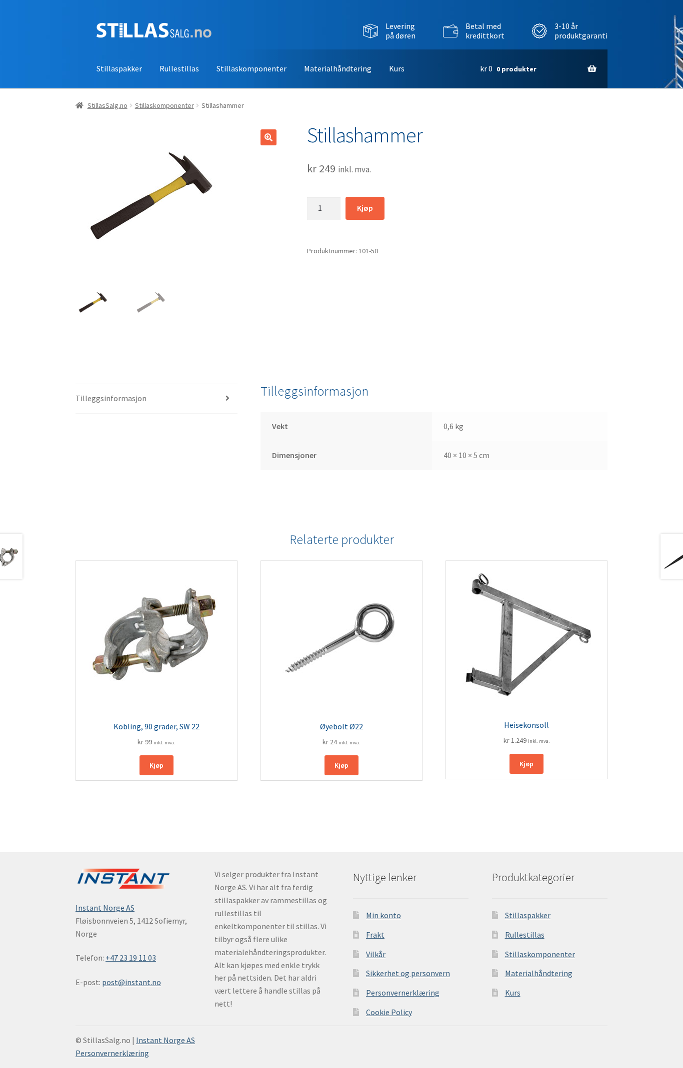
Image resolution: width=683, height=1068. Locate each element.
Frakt (375, 935)
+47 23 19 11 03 (131, 958)
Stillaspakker (119, 68)
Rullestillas (179, 68)
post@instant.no (131, 982)
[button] (268, 137)
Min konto (383, 915)
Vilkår (376, 954)
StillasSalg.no (108, 105)
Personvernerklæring (403, 993)
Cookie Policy (389, 1012)
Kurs (396, 68)
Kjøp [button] (157, 765)
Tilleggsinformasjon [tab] (111, 398)
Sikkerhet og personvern (408, 973)
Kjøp (365, 208)
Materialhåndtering (338, 68)
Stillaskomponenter (251, 68)
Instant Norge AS (105, 908)
